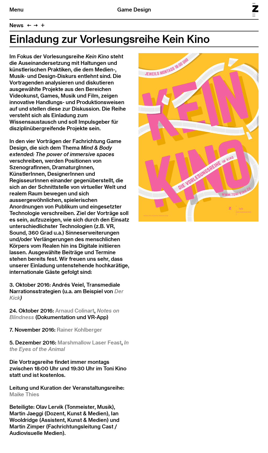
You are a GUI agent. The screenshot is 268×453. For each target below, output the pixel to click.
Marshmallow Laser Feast (89, 342)
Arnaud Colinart (74, 310)
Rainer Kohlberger (79, 329)
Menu (16, 9)
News (16, 25)
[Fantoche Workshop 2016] (29, 25)
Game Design (134, 9)
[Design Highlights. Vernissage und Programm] (36, 25)
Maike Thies (24, 394)
